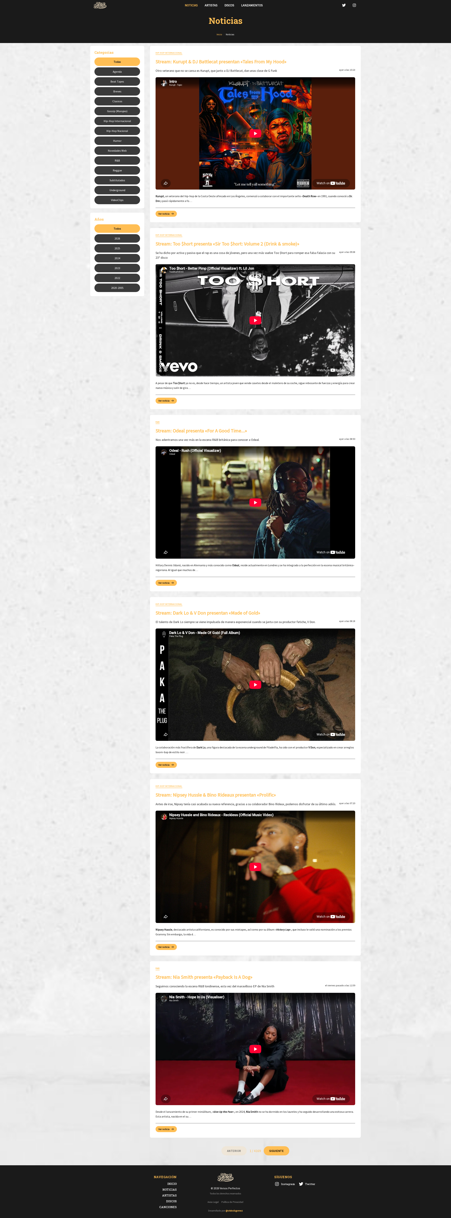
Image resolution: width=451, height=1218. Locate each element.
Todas (117, 61)
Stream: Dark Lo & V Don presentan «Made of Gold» (208, 613)
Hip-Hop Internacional (117, 121)
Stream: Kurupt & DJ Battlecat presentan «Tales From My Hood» (221, 61)
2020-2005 (117, 288)
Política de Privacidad (232, 1202)
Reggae (117, 170)
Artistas (211, 5)
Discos (229, 5)
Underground (117, 190)
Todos (117, 228)
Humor (117, 140)
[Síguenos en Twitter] (344, 5)
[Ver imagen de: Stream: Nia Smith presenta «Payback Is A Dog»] (255, 1049)
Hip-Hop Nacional (117, 131)
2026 (117, 238)
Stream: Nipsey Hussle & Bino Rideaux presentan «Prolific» (216, 795)
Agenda (117, 71)
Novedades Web (117, 150)
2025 (117, 248)
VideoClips (117, 200)
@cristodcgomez (234, 1210)
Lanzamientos (252, 5)
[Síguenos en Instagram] (354, 5)
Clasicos (117, 101)
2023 (117, 268)
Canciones (168, 1207)
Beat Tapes (117, 81)
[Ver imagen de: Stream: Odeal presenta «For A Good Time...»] (255, 502)
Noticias (191, 5)
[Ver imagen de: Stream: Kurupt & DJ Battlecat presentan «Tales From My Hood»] (255, 133)
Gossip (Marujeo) (117, 111)
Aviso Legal (213, 1202)
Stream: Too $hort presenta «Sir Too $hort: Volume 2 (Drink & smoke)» (227, 244)
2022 (117, 278)
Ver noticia (163, 213)
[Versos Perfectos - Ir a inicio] (100, 5)
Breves (117, 91)
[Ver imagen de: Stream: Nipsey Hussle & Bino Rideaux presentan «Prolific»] (255, 867)
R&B (117, 160)
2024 (117, 258)
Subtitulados (117, 180)
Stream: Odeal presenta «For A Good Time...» (201, 430)
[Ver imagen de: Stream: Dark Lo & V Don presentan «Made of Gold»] (255, 684)
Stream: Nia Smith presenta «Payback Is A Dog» (204, 977)
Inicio (172, 1184)
